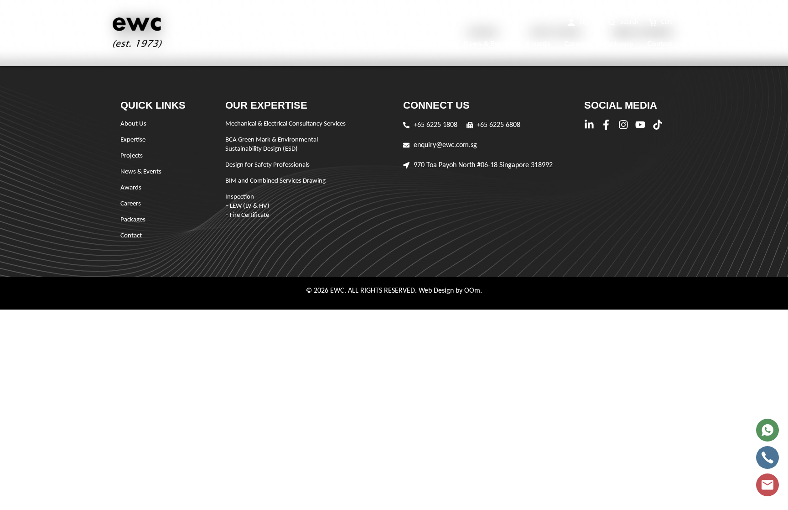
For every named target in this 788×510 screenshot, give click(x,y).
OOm (472, 290)
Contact (659, 43)
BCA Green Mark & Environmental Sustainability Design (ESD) (271, 144)
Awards (538, 43)
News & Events (488, 43)
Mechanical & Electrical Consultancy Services (285, 124)
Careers (576, 43)
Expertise (395, 43)
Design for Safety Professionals (267, 165)
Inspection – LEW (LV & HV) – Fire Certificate (247, 206)
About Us (351, 43)
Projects (437, 43)
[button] (583, 22)
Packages (618, 43)
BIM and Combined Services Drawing (275, 181)
